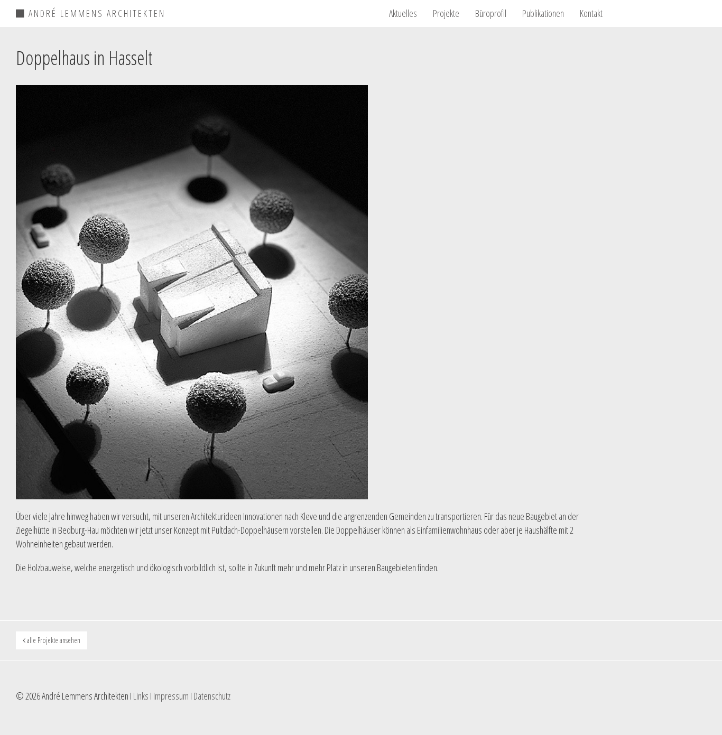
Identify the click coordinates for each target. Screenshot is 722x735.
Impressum (171, 696)
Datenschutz (211, 696)
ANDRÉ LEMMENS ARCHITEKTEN (95, 11)
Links (141, 696)
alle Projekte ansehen (52, 640)
